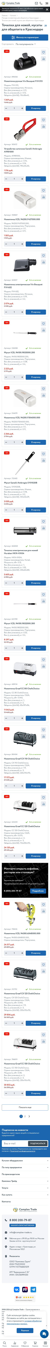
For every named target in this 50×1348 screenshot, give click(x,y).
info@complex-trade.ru (20, 1232)
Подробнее (38, 891)
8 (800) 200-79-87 (13, 891)
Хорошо (25, 1330)
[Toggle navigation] (46, 3)
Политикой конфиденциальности (22, 1151)
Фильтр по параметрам (27, 37)
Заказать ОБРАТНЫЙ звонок (22, 1225)
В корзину (35, 108)
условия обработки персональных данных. (24, 1322)
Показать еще (25, 1107)
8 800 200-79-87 (20, 1220)
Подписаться (37, 1143)
